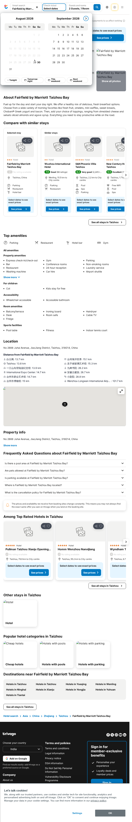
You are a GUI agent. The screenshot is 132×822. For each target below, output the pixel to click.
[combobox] (25, 8)
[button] (111, 59)
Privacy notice (53, 758)
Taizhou (63, 715)
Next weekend (77, 80)
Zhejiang (49, 715)
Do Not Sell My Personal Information (58, 770)
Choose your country (14, 742)
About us (8, 780)
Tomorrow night (32, 80)
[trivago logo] (6, 7)
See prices (103, 37)
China (35, 715)
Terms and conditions (57, 748)
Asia (25, 715)
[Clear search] (37, 7)
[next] (86, 18)
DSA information (54, 763)
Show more (10, 277)
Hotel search (10, 715)
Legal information (54, 753)
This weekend (55, 80)
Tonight (13, 80)
